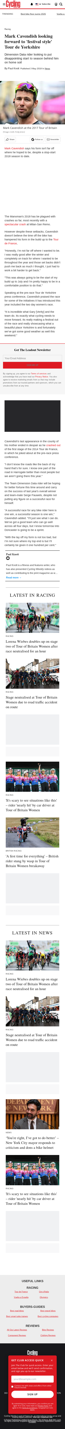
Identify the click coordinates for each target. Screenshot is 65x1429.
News (47, 68)
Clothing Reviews (48, 1335)
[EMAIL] (8, 558)
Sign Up (32, 1394)
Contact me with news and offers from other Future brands (33, 1386)
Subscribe (46, 4)
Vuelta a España (21, 1297)
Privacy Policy (43, 1405)
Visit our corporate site (42, 1417)
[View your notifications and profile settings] (32, 4)
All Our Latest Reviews (17, 1330)
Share (12, 139)
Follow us (39, 139)
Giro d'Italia (44, 1292)
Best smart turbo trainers (17, 1316)
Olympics (44, 1297)
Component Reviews (17, 1335)
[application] (32, 416)
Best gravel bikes (48, 1311)
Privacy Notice (41, 377)
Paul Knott (13, 68)
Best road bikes (17, 1311)
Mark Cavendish (14, 148)
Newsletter (54, 139)
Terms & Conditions (29, 1408)
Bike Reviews (48, 1330)
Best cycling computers (48, 1316)
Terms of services (39, 373)
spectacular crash (15, 224)
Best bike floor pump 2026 (33, 14)
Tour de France (21, 1292)
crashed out (53, 445)
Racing (8, 29)
